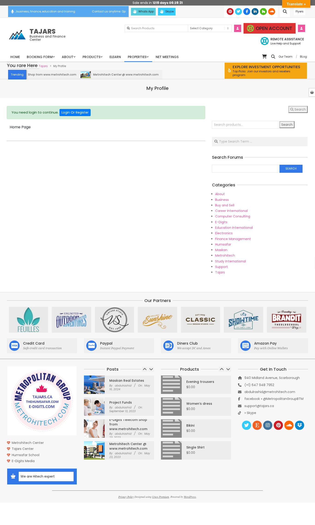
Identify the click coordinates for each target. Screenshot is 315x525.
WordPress (190, 497)
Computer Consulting (232, 216)
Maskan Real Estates (126, 380)
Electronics (224, 233)
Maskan (221, 250)
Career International (231, 210)
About (220, 194)
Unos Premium (160, 497)
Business (222, 199)
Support (221, 266)
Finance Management (233, 239)
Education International (234, 227)
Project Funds (120, 402)
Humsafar (223, 244)
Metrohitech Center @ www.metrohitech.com (116, 74)
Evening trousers (200, 381)
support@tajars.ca (259, 406)
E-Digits (221, 222)
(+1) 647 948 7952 (259, 385)
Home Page (20, 127)
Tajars (220, 272)
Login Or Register (75, 112)
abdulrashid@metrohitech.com (269, 392)
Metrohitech (225, 255)
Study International (230, 261)
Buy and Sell (224, 205)
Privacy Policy (126, 497)
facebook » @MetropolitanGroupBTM (273, 398)
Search (300, 109)
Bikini (190, 425)
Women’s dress (199, 403)
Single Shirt (195, 447)
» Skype (250, 413)
